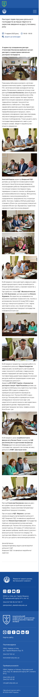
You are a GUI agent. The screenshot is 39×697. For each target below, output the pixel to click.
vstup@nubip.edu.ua (10, 683)
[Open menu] (35, 11)
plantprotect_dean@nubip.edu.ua (15, 605)
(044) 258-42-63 (8, 677)
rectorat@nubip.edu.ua (11, 658)
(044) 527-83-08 (8, 679)
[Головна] (4, 4)
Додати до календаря (12, 37)
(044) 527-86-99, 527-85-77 (12, 602)
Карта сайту (8, 637)
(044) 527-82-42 (8, 654)
